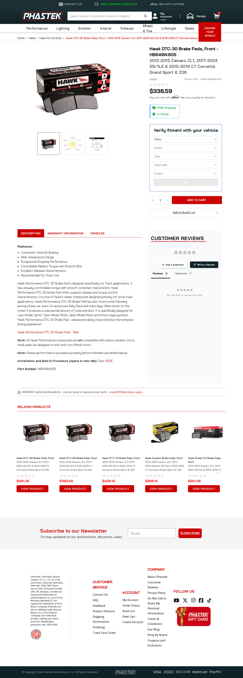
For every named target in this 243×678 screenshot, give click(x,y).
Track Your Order (104, 633)
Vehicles (97, 233)
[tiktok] (209, 600)
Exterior (84, 28)
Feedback (99, 606)
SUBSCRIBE (190, 533)
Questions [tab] (181, 273)
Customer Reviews (154, 584)
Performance (36, 28)
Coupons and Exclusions (156, 642)
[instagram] (194, 600)
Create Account (132, 622)
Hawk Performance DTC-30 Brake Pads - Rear (48, 332)
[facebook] (201, 600)
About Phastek (157, 577)
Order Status (131, 605)
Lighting (62, 28)
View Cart (128, 616)
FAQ (95, 600)
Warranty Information (65, 233)
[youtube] (177, 600)
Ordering (99, 627)
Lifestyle (169, 28)
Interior (106, 28)
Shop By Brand (157, 635)
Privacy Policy (156, 593)
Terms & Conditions (154, 621)
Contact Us (100, 595)
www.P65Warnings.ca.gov (126, 392)
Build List (128, 611)
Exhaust (127, 28)
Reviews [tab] (158, 273)
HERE (109, 361)
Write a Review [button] (206, 264)
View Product (32, 488)
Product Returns (104, 611)
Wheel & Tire (148, 28)
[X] (186, 600)
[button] (198, 16)
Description (30, 233)
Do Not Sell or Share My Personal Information (156, 605)
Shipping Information (101, 619)
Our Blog (153, 629)
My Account (130, 600)
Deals (189, 28)
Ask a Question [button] (175, 264)
